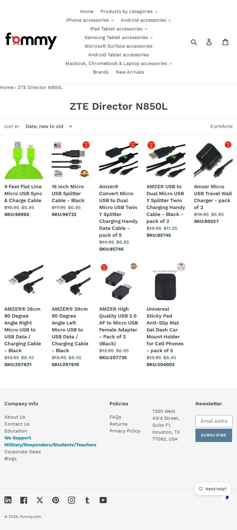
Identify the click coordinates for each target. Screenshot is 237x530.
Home (6, 87)
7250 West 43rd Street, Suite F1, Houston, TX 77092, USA (166, 425)
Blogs (10, 458)
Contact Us (16, 424)
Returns (118, 424)
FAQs (115, 417)
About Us (14, 417)
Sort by (11, 127)
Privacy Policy (125, 431)
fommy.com (30, 516)
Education (15, 431)
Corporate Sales (22, 451)
